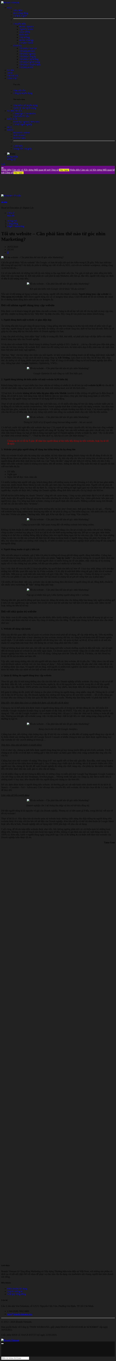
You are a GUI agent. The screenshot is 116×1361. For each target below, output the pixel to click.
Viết (3, 164)
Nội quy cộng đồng (16, 1294)
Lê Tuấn (4, 202)
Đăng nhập (12, 156)
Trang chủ (12, 221)
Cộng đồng (12, 223)
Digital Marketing (15, 226)
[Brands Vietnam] (10, 2)
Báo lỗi (10, 215)
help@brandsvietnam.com (19, 1314)
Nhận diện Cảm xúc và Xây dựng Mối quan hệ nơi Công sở (34, 170)
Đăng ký (11, 159)
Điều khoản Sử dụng (17, 1288)
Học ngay (64, 170)
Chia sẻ (10, 213)
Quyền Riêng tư (15, 1291)
